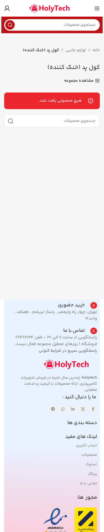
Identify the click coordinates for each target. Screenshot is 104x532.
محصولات (89, 455)
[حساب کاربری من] (6, 8)
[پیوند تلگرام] (53, 409)
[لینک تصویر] (69, 364)
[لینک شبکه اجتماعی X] (83, 409)
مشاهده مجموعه (78, 80)
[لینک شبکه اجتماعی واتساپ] (63, 409)
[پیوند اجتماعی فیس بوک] (93, 409)
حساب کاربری (86, 446)
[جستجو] (10, 25)
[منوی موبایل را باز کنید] (97, 8)
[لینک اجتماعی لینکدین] (73, 409)
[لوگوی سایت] (52, 8)
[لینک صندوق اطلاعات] (77, 305)
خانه (96, 50)
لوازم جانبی (76, 50)
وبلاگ (92, 474)
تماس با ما (88, 483)
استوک (91, 464)
